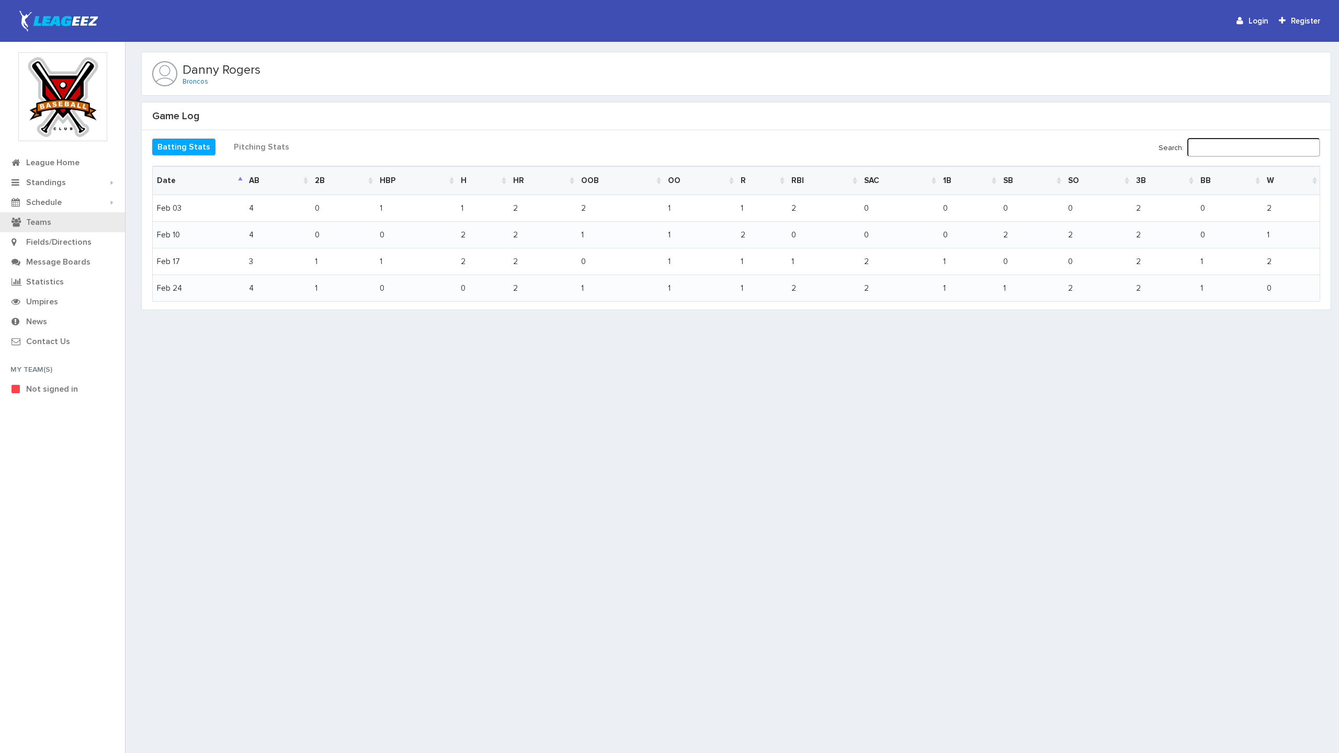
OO (674, 180)
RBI (797, 180)
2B (320, 180)
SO (1073, 180)
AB (254, 180)
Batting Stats (183, 147)
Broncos (195, 81)
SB (1008, 180)
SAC (871, 180)
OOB (590, 180)
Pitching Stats (261, 147)
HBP (387, 180)
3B (1141, 180)
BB (1205, 180)
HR (518, 180)
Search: (1171, 147)
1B (947, 180)
